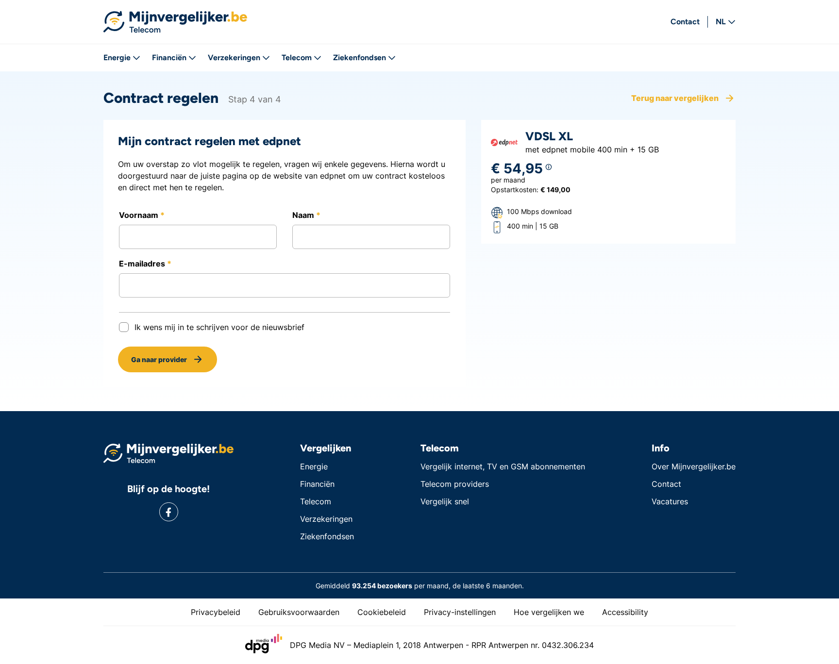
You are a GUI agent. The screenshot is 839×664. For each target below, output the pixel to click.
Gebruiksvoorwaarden (298, 612)
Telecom (297, 57)
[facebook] (168, 511)
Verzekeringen (234, 57)
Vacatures (670, 501)
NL (721, 21)
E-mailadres (143, 263)
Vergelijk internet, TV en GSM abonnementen (502, 466)
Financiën (169, 57)
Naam (304, 215)
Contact (685, 21)
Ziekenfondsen (359, 57)
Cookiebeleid (381, 612)
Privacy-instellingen (460, 612)
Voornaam (139, 215)
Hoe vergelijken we (549, 612)
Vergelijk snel (444, 501)
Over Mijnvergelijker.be (694, 466)
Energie (117, 57)
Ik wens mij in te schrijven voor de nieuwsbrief (219, 327)
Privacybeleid (215, 612)
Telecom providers (454, 484)
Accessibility (625, 612)
